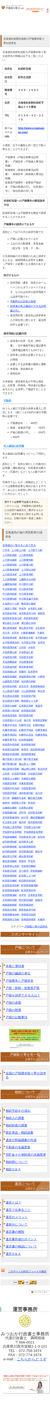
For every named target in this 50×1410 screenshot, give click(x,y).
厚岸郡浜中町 (26, 637)
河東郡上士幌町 (10, 778)
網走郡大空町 (9, 856)
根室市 (25, 749)
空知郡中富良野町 (12, 832)
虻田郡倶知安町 (27, 880)
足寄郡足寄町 (35, 895)
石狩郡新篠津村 (10, 817)
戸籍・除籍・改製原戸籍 (22, 988)
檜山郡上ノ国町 (27, 764)
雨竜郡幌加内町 (10, 914)
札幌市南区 (39, 725)
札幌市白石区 (26, 735)
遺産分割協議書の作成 (21, 1140)
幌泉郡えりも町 (29, 701)
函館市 (41, 613)
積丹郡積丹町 (35, 822)
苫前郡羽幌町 (28, 866)
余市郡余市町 (9, 613)
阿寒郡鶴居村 (26, 905)
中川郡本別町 (26, 589)
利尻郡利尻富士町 (12, 618)
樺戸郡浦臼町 (9, 764)
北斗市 (6, 633)
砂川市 (25, 817)
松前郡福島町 (26, 739)
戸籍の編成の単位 (18, 973)
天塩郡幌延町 (9, 662)
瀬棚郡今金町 (19, 798)
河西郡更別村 (28, 788)
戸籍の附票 (13, 1010)
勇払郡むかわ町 (10, 623)
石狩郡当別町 (35, 812)
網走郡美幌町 (9, 861)
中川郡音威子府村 (28, 599)
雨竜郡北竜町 (9, 910)
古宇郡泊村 (41, 637)
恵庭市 (39, 705)
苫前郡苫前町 (9, 871)
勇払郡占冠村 (28, 623)
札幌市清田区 (9, 735)
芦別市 (31, 861)
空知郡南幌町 (9, 837)
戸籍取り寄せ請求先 (36, 926)
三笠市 (6, 550)
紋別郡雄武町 (26, 851)
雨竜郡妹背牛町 (27, 910)
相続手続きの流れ (18, 1110)
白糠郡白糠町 (9, 807)
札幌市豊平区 (9, 739)
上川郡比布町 (28, 569)
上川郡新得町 (9, 564)
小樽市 (41, 676)
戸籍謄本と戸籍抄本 (19, 980)
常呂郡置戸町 (28, 696)
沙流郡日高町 (35, 773)
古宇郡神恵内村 (10, 642)
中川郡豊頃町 (9, 599)
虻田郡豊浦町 (9, 895)
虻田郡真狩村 (28, 890)
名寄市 (41, 642)
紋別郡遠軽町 (9, 851)
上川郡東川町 (26, 564)
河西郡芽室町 (9, 793)
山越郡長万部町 (10, 681)
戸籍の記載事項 (16, 1017)
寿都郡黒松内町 (27, 676)
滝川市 (6, 798)
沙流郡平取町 (19, 773)
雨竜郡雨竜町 (28, 919)
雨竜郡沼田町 (28, 914)
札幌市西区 (41, 735)
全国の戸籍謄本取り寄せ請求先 (26, 1075)
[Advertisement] (25, 1400)
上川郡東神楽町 (10, 569)
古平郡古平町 (28, 642)
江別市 (6, 773)
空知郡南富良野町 (33, 832)
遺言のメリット (17, 1217)
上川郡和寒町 (26, 555)
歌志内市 (42, 769)
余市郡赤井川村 (27, 613)
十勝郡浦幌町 (28, 633)
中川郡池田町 (9, 594)
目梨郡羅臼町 (9, 812)
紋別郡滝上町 (26, 841)
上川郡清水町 (9, 574)
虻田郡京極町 (9, 880)
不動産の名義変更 (18, 1147)
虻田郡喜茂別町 (10, 885)
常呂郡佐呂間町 (10, 696)
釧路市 (39, 900)
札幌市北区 (25, 725)
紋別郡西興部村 (27, 846)
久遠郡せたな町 (10, 603)
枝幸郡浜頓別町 (10, 749)
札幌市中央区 (9, 725)
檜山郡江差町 (28, 769)
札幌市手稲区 (26, 730)
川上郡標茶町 (28, 691)
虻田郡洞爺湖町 (29, 885)
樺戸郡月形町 (31, 759)
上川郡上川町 (19, 550)
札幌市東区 (41, 730)
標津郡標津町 (28, 754)
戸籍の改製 (13, 1002)
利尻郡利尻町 (31, 618)
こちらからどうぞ (32, 1359)
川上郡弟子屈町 (10, 691)
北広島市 (40, 628)
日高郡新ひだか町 (12, 720)
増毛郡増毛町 (9, 647)
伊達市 (22, 608)
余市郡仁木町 (35, 608)
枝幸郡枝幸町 (28, 744)
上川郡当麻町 (9, 560)
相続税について (17, 1162)
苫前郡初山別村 (10, 866)
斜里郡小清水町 (10, 710)
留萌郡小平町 (19, 803)
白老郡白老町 (26, 807)
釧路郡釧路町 (9, 905)
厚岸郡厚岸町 (9, 637)
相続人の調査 (15, 1118)
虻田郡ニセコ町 (27, 875)
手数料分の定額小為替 (23, 301)
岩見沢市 (24, 686)
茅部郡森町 (36, 871)
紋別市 (41, 837)
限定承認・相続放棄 (19, 1132)
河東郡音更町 (9, 783)
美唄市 (22, 861)
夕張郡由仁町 (26, 652)
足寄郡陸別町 (9, 900)
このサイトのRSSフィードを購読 (27, 1271)
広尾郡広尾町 (26, 705)
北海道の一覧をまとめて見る (19, 545)
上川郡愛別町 (26, 560)
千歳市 (40, 633)
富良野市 (33, 671)
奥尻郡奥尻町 (26, 667)
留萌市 (6, 803)
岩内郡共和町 (28, 681)
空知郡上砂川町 (32, 827)
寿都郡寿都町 (9, 676)
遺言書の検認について (21, 1246)
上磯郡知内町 (9, 584)
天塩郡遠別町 (9, 667)
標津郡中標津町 (10, 754)
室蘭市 (22, 671)
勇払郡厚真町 (9, 628)
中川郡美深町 (26, 594)
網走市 (39, 851)
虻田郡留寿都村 (10, 890)
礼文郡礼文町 (9, 822)
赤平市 (22, 895)
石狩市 (22, 812)
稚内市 (22, 822)
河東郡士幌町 (28, 778)
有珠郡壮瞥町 (40, 720)
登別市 (31, 803)
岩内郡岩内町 (9, 686)
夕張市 (31, 647)
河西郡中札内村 (10, 788)
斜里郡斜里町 (28, 710)
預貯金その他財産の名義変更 (26, 1154)
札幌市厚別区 (9, 730)
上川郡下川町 (35, 550)
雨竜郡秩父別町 (10, 919)
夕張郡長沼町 (9, 657)
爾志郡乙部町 (35, 798)
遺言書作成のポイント (21, 1239)
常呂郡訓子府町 (10, 701)
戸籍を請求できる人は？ (23, 995)
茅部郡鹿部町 (9, 875)
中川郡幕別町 (9, 589)
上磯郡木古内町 (27, 579)
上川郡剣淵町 (9, 555)
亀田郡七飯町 (28, 603)
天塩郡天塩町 (26, 657)
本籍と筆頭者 (15, 966)
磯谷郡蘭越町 (37, 817)
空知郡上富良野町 (12, 827)
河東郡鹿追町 (26, 783)
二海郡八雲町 (9, 608)
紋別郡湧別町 (9, 841)
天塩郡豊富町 (26, 662)
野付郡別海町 (26, 900)
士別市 (22, 647)
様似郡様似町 (37, 749)
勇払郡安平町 (26, 628)
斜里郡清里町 (9, 715)
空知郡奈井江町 (27, 837)
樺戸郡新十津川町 (12, 759)
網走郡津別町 (26, 856)
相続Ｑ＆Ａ (13, 1169)
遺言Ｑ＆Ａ (13, 1253)
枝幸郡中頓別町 (10, 744)
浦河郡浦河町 (26, 793)
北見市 (15, 633)
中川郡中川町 (26, 584)
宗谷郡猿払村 (9, 671)
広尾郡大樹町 (9, 705)
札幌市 (41, 919)
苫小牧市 (24, 871)
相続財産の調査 (16, 1125)
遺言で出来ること (18, 1210)
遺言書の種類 (15, 1231)
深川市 (39, 793)
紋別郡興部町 (9, 846)
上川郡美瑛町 (26, 574)
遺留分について (17, 1224)
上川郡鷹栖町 (9, 579)
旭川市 (27, 720)
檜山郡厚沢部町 (10, 769)
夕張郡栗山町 (9, 652)
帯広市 (41, 691)
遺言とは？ (13, 1202)
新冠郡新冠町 (26, 715)
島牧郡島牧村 (37, 686)
